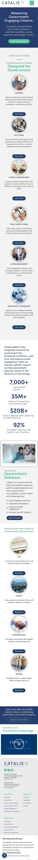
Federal (19, 674)
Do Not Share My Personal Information (16, 856)
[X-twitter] (5, 770)
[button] (19, 744)
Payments (19, 93)
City (19, 557)
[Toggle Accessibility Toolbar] (4, 855)
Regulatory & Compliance (19, 306)
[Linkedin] (12, 770)
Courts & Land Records (19, 177)
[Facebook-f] (8, 770)
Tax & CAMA (19, 135)
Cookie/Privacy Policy (13, 852)
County (19, 596)
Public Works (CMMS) (19, 224)
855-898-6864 (8, 788)
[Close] (35, 838)
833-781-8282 (8, 779)
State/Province (19, 635)
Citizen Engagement (19, 264)
